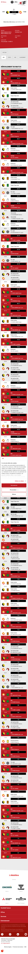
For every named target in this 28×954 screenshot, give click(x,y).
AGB (25, 946)
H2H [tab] (15, 57)
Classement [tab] (23, 57)
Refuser (14, 494)
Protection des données (18, 946)
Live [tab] (4, 57)
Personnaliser (13, 489)
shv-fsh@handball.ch (5, 943)
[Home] (22, 2)
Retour (4, 52)
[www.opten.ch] (2, 951)
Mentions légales (7, 946)
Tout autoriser (14, 485)
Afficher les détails (19, 481)
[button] (3, 2)
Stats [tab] (9, 57)
